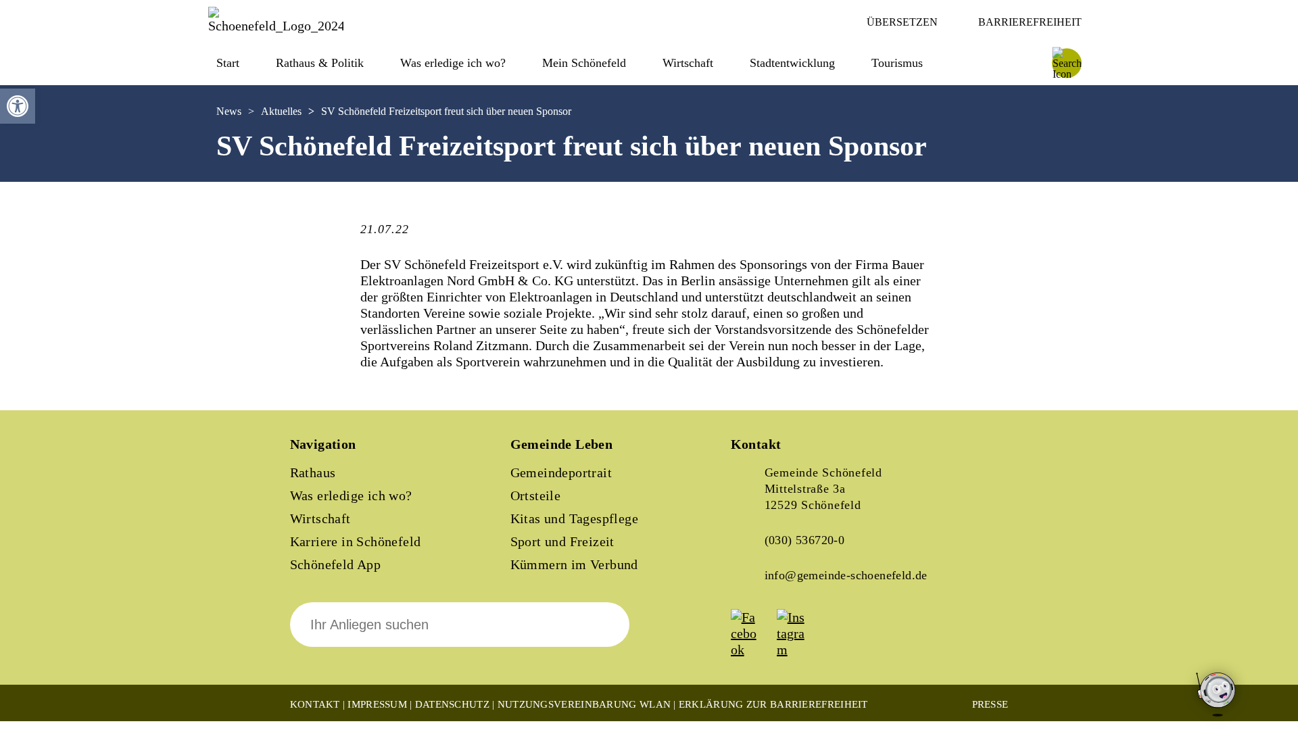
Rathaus (313, 472)
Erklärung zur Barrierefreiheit (773, 704)
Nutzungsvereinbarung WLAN (584, 704)
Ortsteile (535, 495)
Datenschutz (452, 704)
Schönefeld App (335, 564)
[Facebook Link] (752, 649)
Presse (990, 704)
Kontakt (315, 704)
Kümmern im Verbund (574, 564)
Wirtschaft (320, 518)
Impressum (377, 704)
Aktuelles (281, 111)
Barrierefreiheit (1030, 22)
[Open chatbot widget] (1217, 695)
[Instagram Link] (798, 649)
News (228, 111)
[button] (17, 106)
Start (227, 63)
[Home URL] (275, 25)
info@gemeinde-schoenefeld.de (846, 575)
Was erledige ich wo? (453, 63)
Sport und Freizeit (562, 541)
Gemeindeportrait (561, 472)
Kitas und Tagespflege (574, 518)
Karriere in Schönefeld (355, 541)
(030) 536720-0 (805, 540)
